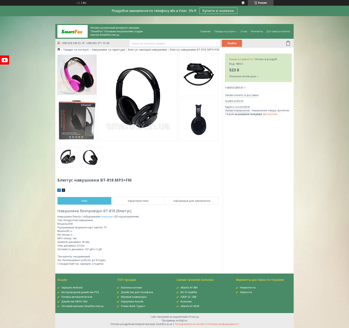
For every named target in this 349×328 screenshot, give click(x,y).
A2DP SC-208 (188, 297)
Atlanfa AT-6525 (190, 306)
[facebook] (59, 191)
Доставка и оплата (278, 31)
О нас (244, 31)
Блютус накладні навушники (147, 49)
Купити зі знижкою (218, 10)
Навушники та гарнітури (108, 49)
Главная (205, 31)
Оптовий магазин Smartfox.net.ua (82, 306)
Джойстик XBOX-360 (74, 301)
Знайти (232, 43)
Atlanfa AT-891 (189, 287)
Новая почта (247, 287)
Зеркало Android (71, 287)
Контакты (257, 31)
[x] (63, 191)
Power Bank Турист (133, 306)
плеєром (106, 216)
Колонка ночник (131, 287)
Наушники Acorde (132, 301)
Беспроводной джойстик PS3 (80, 292)
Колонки (186, 301)
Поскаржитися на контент (190, 324)
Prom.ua (194, 317)
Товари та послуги (76, 49)
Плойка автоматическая (76, 297)
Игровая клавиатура (133, 297)
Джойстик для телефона (137, 292)
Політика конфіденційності (223, 324)
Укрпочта (246, 292)
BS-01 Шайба (189, 292)
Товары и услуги (224, 31)
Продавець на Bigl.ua (174, 320)
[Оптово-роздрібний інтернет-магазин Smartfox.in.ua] (72, 31)
